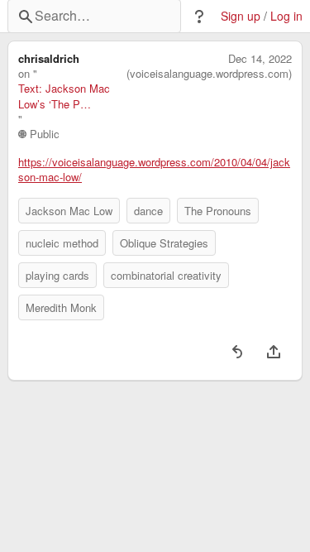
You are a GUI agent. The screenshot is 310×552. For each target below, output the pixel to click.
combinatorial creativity (166, 275)
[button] (199, 16)
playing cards (57, 275)
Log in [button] (286, 16)
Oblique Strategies (164, 243)
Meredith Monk (61, 307)
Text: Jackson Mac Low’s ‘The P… (64, 96)
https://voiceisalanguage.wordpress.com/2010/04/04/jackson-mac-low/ (154, 170)
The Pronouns (217, 210)
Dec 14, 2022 (260, 58)
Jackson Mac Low (69, 210)
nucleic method (62, 243)
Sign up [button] (240, 16)
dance (148, 210)
